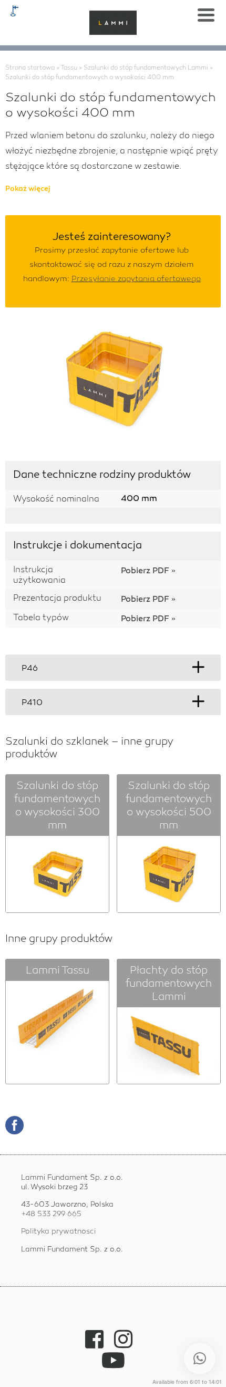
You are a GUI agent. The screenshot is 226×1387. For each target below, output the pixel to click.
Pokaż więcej (27, 189)
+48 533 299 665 (51, 1214)
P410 (32, 703)
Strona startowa (30, 68)
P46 (30, 668)
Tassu (68, 68)
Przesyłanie (136, 279)
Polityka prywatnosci (58, 1231)
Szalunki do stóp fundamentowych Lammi (146, 68)
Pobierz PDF (145, 571)
